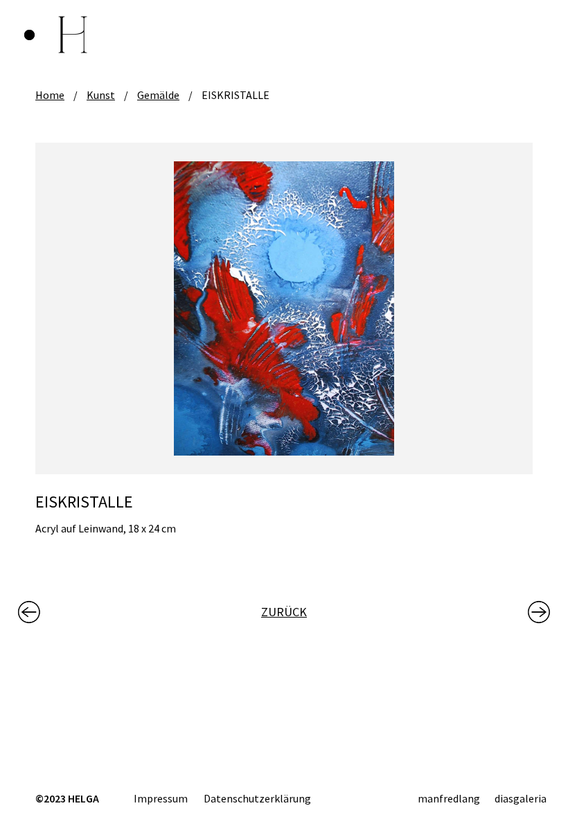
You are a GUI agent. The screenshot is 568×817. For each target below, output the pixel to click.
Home (49, 95)
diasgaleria (521, 798)
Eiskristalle (235, 95)
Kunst (101, 95)
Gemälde (158, 95)
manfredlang (449, 798)
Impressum (161, 798)
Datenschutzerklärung (257, 798)
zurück (284, 612)
